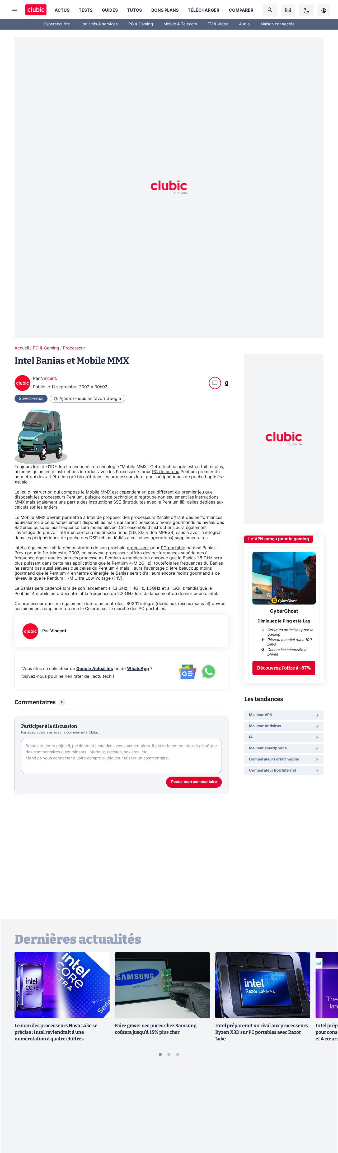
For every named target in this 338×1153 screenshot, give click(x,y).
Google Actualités (94, 669)
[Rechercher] (270, 10)
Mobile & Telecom (180, 24)
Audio (244, 24)
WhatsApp (138, 669)
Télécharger (203, 10)
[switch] (306, 10)
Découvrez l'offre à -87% (284, 668)
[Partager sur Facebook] (325, 1108)
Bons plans (165, 10)
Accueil (22, 348)
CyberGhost (284, 611)
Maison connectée (277, 24)
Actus (62, 10)
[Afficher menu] (14, 10)
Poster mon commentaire (194, 782)
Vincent (48, 378)
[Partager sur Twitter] (325, 1125)
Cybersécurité (56, 24)
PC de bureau (165, 472)
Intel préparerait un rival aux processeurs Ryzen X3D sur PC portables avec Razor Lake (261, 1032)
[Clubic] (36, 10)
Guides (110, 10)
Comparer (241, 10)
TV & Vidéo (218, 24)
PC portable (173, 548)
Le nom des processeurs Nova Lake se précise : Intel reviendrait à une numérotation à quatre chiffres (56, 1032)
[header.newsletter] (288, 10)
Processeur (74, 348)
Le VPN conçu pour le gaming (278, 539)
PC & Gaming (140, 24)
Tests (85, 10)
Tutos (134, 10)
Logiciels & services (99, 24)
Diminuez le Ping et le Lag (283, 621)
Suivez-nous (31, 398)
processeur (138, 548)
